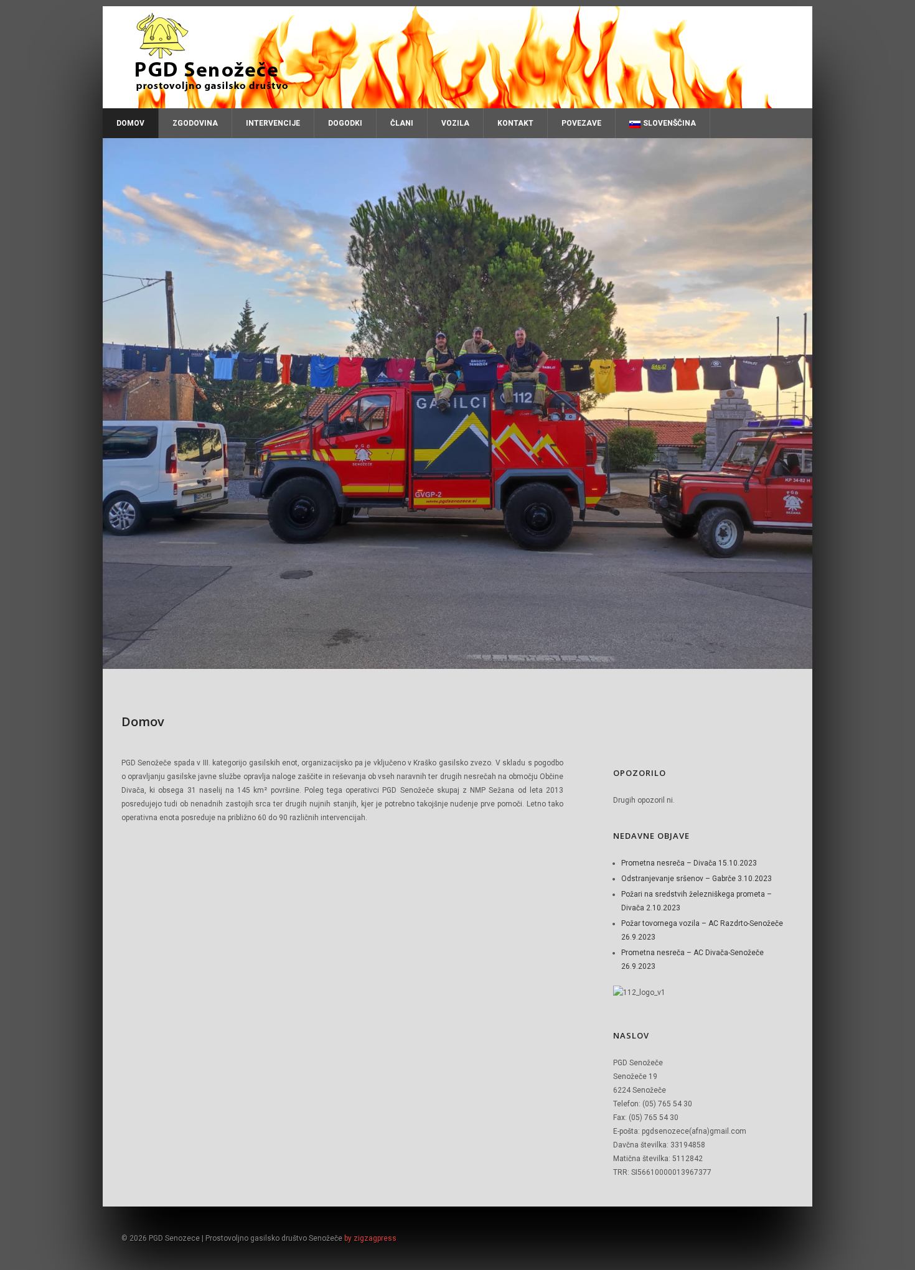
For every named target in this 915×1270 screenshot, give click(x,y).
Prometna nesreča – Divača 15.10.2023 (689, 863)
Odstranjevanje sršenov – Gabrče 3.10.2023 (696, 878)
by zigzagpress (370, 1238)
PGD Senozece (457, 57)
